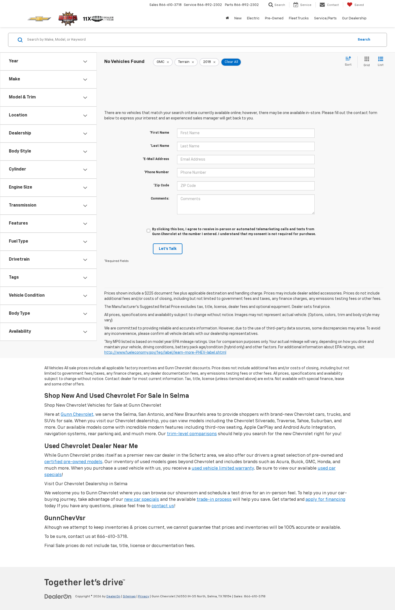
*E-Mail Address (156, 159)
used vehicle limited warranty (223, 468)
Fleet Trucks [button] (299, 18)
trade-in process (214, 499)
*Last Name (159, 146)
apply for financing (325, 499)
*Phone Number (156, 172)
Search (364, 39)
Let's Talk (168, 249)
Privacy (143, 596)
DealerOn (113, 596)
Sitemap (129, 596)
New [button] (238, 18)
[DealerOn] (58, 596)
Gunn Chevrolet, (77, 414)
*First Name (159, 132)
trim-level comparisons (192, 434)
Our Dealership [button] (354, 18)
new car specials (141, 499)
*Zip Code (161, 185)
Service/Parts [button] (325, 18)
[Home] (227, 18)
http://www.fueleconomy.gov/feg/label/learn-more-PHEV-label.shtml (165, 352)
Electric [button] (253, 18)
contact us (163, 506)
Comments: (160, 198)
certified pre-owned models (73, 462)
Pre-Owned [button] (274, 18)
